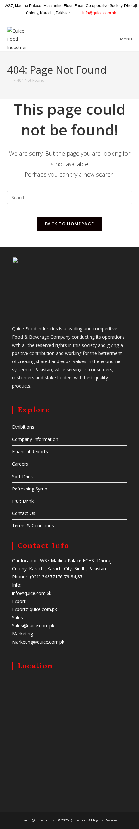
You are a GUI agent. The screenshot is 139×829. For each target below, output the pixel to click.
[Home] (8, 80)
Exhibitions (23, 427)
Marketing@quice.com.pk (38, 642)
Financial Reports (30, 451)
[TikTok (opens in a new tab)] (86, 19)
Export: (19, 601)
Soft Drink (22, 476)
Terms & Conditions (33, 525)
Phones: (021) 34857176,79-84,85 (47, 577)
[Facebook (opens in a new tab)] (57, 19)
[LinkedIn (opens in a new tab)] (72, 19)
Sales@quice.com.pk (33, 625)
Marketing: (23, 633)
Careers (20, 464)
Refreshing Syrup (29, 489)
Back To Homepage (69, 224)
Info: (16, 585)
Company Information (35, 439)
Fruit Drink (23, 501)
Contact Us (23, 513)
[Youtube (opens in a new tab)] (79, 19)
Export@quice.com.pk (34, 609)
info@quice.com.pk (99, 13)
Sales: (18, 617)
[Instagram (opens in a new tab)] (64, 19)
